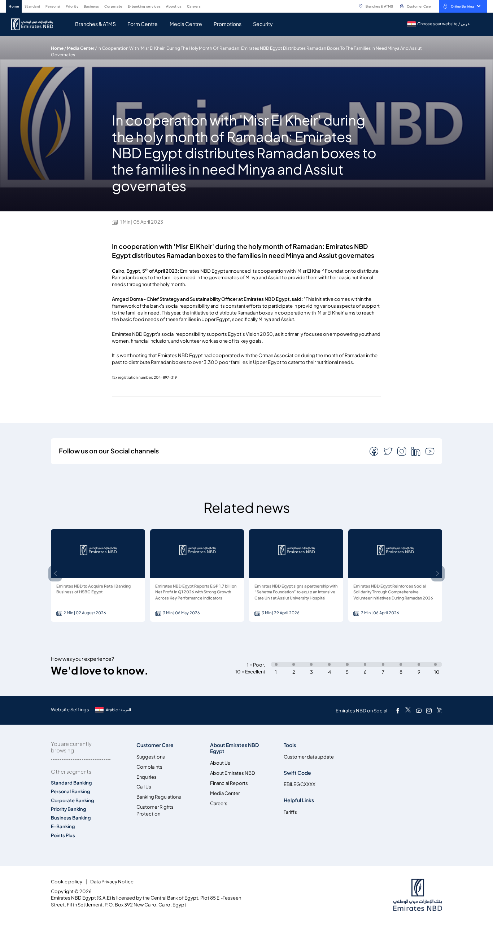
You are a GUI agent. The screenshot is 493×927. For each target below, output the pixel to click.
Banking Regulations (158, 797)
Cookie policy (66, 881)
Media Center (80, 48)
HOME (14, 6)
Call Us (143, 787)
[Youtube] (418, 711)
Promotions (227, 24)
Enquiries (146, 777)
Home (57, 48)
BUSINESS (91, 6)
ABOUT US (174, 6)
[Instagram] (428, 711)
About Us (220, 763)
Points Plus (63, 835)
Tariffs (290, 812)
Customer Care (419, 6)
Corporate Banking (72, 800)
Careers (218, 803)
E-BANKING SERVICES (144, 6)
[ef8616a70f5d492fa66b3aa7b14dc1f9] (36, 24)
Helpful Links (299, 800)
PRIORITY (72, 6)
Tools (290, 745)
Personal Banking (70, 791)
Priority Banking (68, 809)
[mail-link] (375, 450)
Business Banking (71, 818)
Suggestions (150, 757)
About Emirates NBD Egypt (234, 748)
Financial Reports (229, 783)
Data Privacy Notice (112, 881)
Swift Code (297, 773)
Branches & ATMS (379, 6)
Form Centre (142, 24)
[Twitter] (408, 711)
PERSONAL (53, 6)
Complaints (149, 767)
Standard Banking (71, 783)
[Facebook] (397, 711)
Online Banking (462, 6)
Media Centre (186, 24)
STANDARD (32, 6)
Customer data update (309, 757)
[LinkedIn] (439, 711)
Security (263, 24)
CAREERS (194, 6)
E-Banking (63, 826)
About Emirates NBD (232, 773)
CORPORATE (113, 6)
